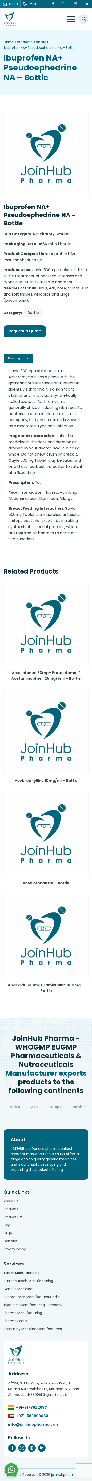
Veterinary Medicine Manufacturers (33, 1328)
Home (9, 42)
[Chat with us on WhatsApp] (11, 1469)
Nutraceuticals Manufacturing (28, 1280)
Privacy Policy (15, 1249)
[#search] (83, 19)
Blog (7, 1225)
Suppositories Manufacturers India (32, 1296)
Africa (15, 1106)
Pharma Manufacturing (23, 1312)
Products (25, 42)
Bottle (41, 42)
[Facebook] (53, 4)
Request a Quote (25, 331)
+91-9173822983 (31, 1407)
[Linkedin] (86, 4)
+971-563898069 (32, 1416)
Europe (56, 1106)
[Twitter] (64, 4)
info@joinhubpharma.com (33, 1424)
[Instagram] (75, 4)
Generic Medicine (18, 1288)
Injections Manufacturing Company (33, 1304)
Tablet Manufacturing (22, 1272)
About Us (11, 1201)
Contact (10, 1241)
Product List (13, 1217)
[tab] (18, 358)
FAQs (8, 1233)
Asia (34, 1106)
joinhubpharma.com (68, 1474)
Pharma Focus (15, 1320)
